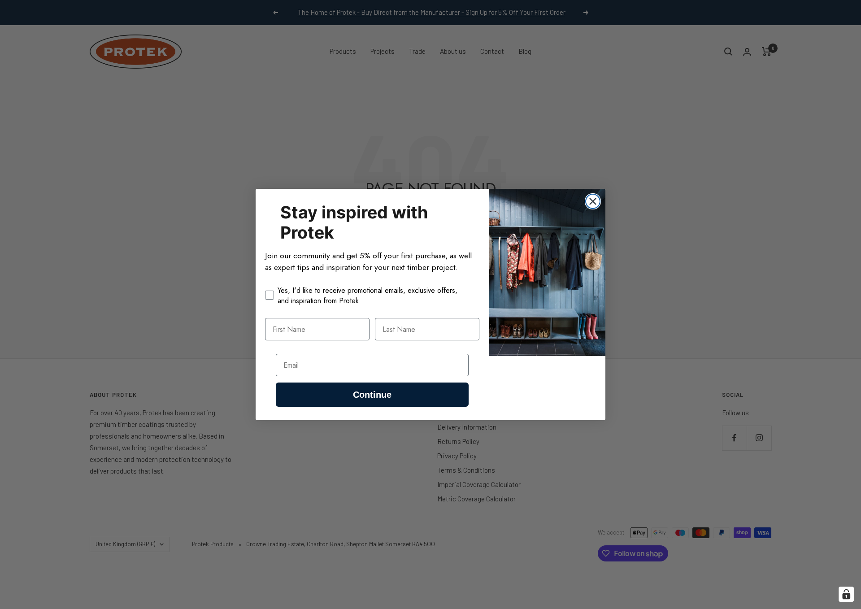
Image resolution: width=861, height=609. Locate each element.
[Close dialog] (593, 201)
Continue (372, 395)
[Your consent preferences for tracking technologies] (846, 594)
